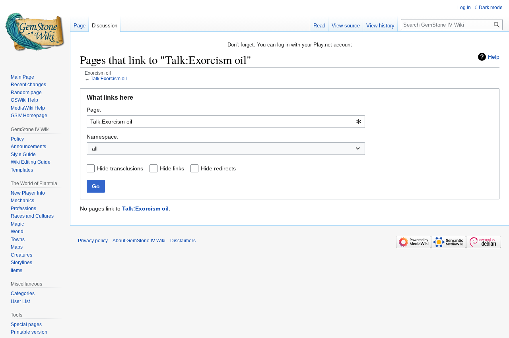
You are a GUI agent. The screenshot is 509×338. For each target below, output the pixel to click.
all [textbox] (94, 148)
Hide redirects (218, 168)
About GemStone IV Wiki (139, 240)
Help (493, 57)
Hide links (172, 168)
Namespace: (103, 136)
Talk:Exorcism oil (109, 78)
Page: (94, 109)
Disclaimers (183, 240)
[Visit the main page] (35, 32)
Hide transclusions (120, 168)
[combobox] (226, 121)
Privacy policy (93, 240)
